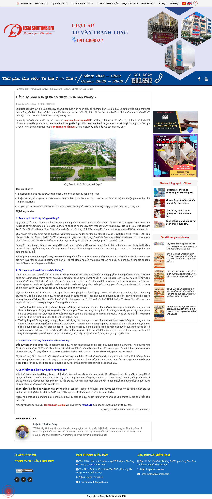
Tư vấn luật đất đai (39, 89)
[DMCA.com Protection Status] (23, 471)
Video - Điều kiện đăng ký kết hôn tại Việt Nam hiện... (180, 201)
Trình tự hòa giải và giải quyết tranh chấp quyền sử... (181, 222)
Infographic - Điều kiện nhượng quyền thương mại (179, 191)
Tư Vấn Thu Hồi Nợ (106, 3)
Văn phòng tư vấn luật (63, 126)
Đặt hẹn (162, 3)
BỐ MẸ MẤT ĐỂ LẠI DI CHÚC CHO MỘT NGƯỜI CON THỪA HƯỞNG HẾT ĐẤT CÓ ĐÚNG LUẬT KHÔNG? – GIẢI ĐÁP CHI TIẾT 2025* (181, 292)
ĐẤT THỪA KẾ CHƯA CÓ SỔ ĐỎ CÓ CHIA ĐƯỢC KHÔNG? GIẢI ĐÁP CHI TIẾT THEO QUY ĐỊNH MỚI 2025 (181, 274)
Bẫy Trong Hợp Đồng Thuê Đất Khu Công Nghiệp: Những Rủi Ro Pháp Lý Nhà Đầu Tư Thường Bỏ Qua (182, 246)
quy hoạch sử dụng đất (77, 120)
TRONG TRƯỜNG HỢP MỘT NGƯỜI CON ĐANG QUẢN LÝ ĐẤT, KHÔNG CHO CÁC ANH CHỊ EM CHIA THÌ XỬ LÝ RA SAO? (182, 310)
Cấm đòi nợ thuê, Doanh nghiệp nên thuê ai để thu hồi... (179, 213)
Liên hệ (174, 3)
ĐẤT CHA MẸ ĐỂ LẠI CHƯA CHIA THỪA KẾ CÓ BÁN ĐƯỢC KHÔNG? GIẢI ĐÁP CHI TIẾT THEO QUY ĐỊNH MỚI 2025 (181, 257)
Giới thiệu (41, 3)
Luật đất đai (129, 3)
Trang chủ (25, 3)
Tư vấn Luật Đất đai (54, 404)
